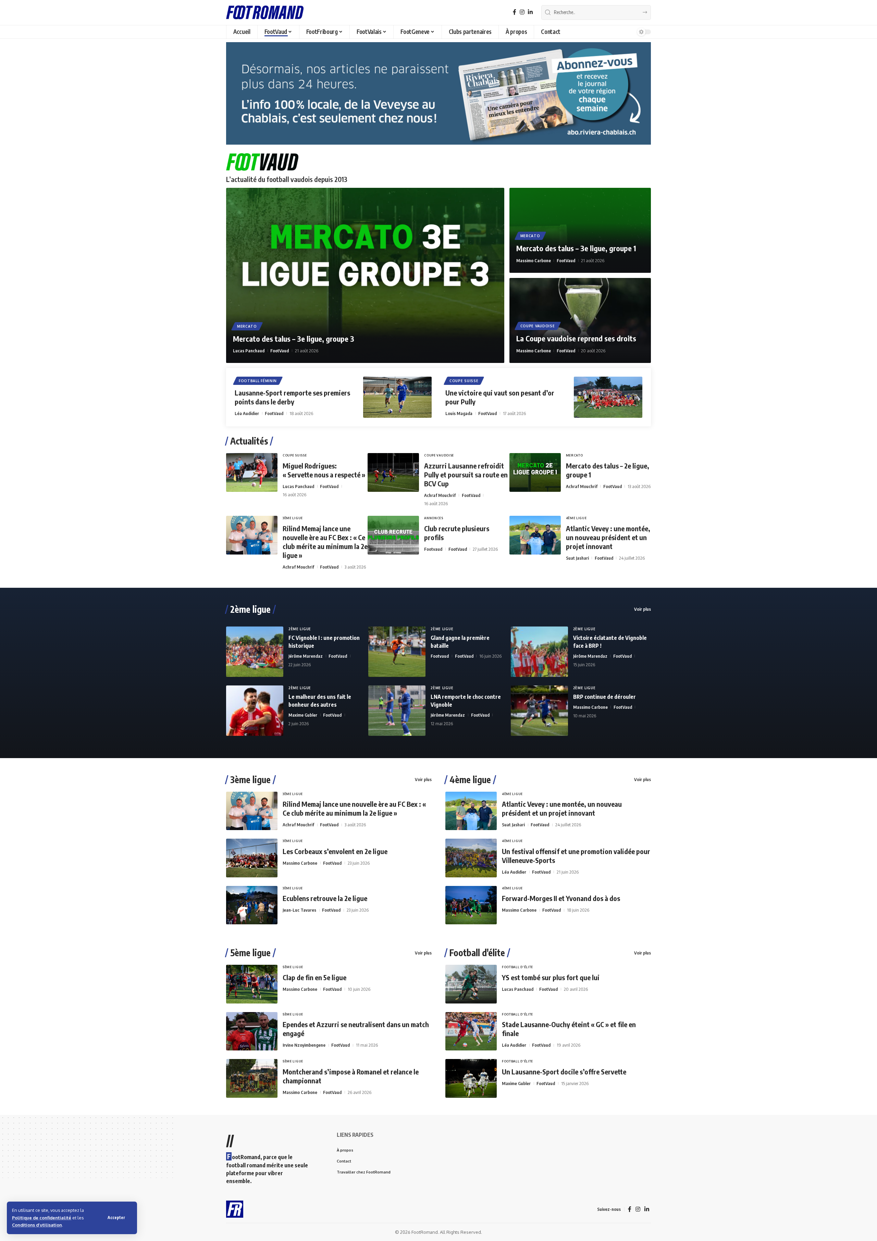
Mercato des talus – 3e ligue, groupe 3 (293, 338)
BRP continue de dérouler (604, 696)
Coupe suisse (463, 381)
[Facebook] (514, 12)
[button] (116, 1217)
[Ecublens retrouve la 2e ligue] (251, 905)
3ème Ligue (293, 518)
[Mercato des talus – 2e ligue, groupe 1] (535, 472)
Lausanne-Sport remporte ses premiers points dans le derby (292, 397)
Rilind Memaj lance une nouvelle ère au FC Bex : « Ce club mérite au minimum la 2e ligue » (325, 541)
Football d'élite (477, 952)
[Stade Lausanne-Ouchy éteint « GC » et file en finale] (471, 1031)
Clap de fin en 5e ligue (314, 977)
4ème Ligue (576, 518)
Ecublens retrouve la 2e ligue (325, 898)
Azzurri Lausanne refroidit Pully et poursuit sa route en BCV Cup (466, 474)
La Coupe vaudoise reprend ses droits (576, 338)
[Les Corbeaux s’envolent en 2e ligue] (251, 858)
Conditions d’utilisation (37, 1225)
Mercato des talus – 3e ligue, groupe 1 (576, 248)
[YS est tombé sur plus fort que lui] (471, 984)
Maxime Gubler (302, 715)
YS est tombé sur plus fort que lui (551, 977)
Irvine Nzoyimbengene (304, 1045)
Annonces (433, 518)
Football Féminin (258, 381)
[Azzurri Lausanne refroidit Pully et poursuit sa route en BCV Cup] (393, 472)
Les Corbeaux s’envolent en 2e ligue (335, 851)
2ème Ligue (299, 629)
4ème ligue (470, 779)
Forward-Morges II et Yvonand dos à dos (561, 898)
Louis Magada (458, 413)
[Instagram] (522, 12)
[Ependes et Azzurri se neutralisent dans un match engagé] (251, 1031)
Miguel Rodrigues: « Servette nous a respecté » (324, 470)
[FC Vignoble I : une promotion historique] (254, 651)
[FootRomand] (265, 12)
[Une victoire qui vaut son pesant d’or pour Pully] (608, 397)
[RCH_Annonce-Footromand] (438, 92)
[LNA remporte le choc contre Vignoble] (396, 710)
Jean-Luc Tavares (299, 910)
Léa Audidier (247, 413)
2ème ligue (250, 609)
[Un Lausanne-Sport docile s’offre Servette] (471, 1078)
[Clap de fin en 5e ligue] (251, 984)
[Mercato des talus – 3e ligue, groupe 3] (365, 275)
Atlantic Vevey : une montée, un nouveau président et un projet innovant (608, 537)
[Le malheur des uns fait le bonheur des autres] (254, 710)
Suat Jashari (577, 558)
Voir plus (642, 609)
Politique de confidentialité (41, 1217)
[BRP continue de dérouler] (539, 710)
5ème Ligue (293, 967)
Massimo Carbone (533, 260)
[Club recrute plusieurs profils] (393, 535)
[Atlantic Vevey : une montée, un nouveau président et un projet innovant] (535, 535)
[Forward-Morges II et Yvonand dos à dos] (471, 905)
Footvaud (433, 549)
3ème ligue (250, 779)
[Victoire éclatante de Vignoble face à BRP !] (539, 651)
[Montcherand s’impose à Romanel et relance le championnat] (251, 1078)
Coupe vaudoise (537, 326)
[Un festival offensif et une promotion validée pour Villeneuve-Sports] (471, 858)
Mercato (247, 326)
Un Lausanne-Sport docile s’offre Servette (564, 1071)
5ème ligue (250, 952)
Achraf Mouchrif (440, 495)
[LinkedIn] (530, 12)
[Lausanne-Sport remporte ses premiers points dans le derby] (397, 397)
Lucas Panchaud (248, 350)
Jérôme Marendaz (305, 656)
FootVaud (279, 350)
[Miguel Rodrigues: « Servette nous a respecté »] (251, 472)
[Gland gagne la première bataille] (396, 651)
